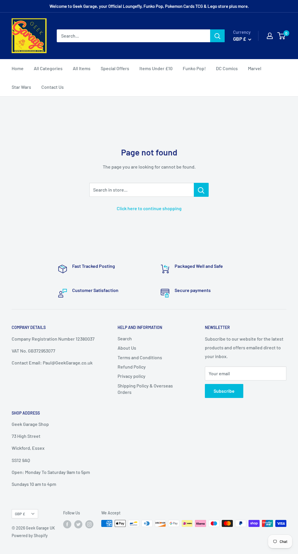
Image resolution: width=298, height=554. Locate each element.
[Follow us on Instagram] (89, 524)
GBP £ (20, 513)
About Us (127, 348)
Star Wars (21, 87)
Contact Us (52, 87)
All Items (82, 68)
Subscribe (224, 391)
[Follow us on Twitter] (78, 524)
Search (125, 338)
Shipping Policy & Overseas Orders (145, 389)
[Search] (217, 35)
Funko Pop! (194, 68)
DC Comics (227, 68)
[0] (281, 35)
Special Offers (115, 68)
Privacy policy (132, 376)
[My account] (270, 36)
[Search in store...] (201, 190)
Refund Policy (132, 366)
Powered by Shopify (30, 535)
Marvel (254, 68)
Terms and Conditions (140, 357)
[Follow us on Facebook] (67, 524)
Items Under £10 (156, 68)
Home (18, 68)
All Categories (48, 68)
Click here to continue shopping (149, 208)
